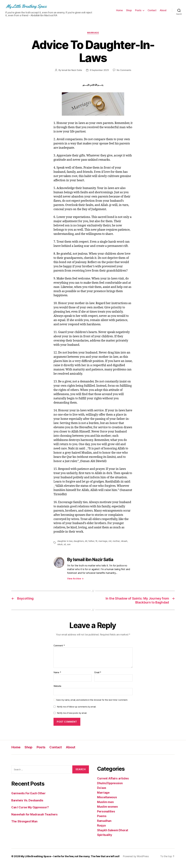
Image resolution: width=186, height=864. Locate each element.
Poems (101, 816)
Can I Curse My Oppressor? (30, 807)
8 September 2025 (99, 70)
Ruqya (101, 825)
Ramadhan (104, 821)
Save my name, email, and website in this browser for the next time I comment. (92, 700)
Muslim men (105, 802)
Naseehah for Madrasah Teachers (34, 814)
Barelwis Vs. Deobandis (27, 800)
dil (86, 541)
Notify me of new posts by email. (72, 713)
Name (57, 672)
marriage (102, 541)
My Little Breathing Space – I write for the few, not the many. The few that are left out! (70, 856)
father (91, 541)
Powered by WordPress (136, 856)
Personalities (106, 811)
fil (96, 541)
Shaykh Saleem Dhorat (112, 830)
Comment (59, 645)
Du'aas (101, 788)
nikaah (124, 541)
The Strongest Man (24, 821)
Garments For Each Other (28, 793)
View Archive (75, 578)
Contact (152, 10)
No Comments (124, 70)
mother (116, 541)
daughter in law (64, 541)
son (69, 544)
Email (97, 672)
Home (119, 10)
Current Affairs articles (113, 778)
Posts (138, 10)
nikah (60, 544)
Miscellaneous (107, 797)
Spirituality (104, 835)
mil (110, 541)
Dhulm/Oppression (110, 783)
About (163, 10)
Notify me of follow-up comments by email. (76, 706)
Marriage (93, 33)
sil (65, 544)
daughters (79, 541)
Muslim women (107, 806)
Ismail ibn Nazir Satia (72, 70)
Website (57, 686)
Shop (129, 10)
